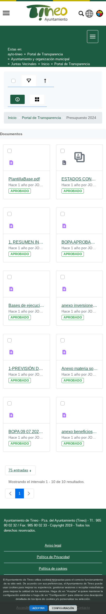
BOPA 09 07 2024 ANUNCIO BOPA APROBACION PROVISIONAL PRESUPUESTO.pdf (26, 431)
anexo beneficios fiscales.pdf (79, 431)
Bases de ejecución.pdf (26, 305)
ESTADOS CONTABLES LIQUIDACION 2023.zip (79, 179)
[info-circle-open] (17, 99)
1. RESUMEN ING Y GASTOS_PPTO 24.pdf (26, 242)
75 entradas (22, 471)
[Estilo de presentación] (37, 99)
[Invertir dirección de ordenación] (46, 81)
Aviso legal (53, 545)
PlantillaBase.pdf (24, 179)
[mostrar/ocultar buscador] (81, 14)
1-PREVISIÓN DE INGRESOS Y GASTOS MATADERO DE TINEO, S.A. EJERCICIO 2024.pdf (26, 368)
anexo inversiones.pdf (79, 305)
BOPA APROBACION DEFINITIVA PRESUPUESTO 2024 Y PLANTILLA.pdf (79, 242)
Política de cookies (53, 568)
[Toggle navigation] (6, 13)
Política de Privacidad (53, 557)
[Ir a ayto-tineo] (47, 13)
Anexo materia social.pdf (79, 368)
